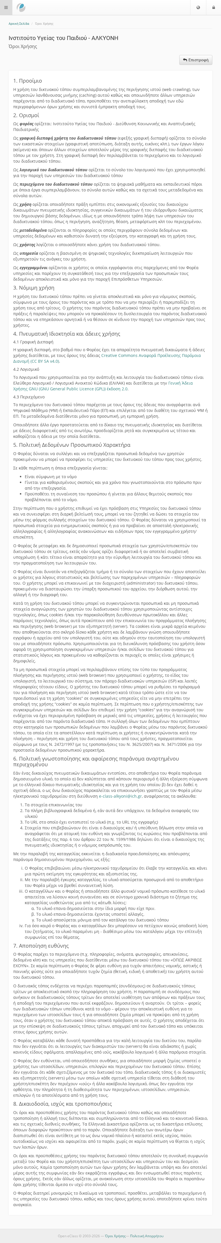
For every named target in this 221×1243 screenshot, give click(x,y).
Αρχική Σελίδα (19, 24)
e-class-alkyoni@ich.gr (120, 796)
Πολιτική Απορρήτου (146, 1236)
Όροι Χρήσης (115, 1236)
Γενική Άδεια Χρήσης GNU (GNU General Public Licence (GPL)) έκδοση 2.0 (103, 385)
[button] (198, 7)
